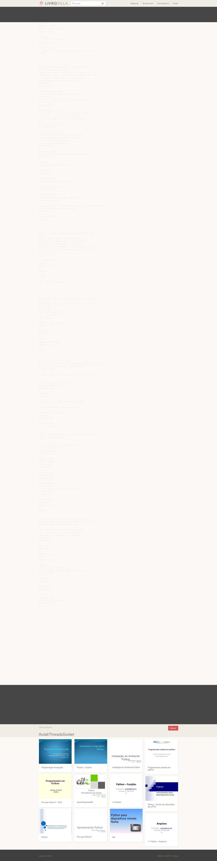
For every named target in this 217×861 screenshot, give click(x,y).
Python (44, 837)
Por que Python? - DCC (51, 802)
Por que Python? (84, 836)
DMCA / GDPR (164, 855)
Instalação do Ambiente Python (126, 767)
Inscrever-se (163, 3)
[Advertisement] (108, 14)
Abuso (175, 855)
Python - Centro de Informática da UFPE (161, 805)
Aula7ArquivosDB (85, 802)
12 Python (116, 802)
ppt (113, 836)
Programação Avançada (52, 767)
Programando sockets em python (159, 768)
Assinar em (148, 3)
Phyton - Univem (84, 767)
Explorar (134, 3)
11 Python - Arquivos (157, 841)
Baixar (173, 728)
